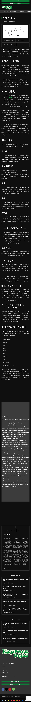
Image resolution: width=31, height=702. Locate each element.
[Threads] (9, 568)
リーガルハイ (5, 21)
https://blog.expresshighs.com (9, 536)
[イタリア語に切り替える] (16, 700)
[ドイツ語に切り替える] (8, 700)
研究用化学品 (12, 21)
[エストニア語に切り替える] (25, 700)
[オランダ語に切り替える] (22, 700)
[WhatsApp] (14, 44)
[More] (18, 44)
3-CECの (11, 98)
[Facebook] (4, 44)
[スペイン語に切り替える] (19, 700)
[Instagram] (4, 568)
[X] (7, 44)
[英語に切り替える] (2, 700)
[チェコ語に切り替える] (11, 700)
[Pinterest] (11, 44)
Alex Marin (6, 535)
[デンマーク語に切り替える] (14, 700)
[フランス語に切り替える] (5, 700)
